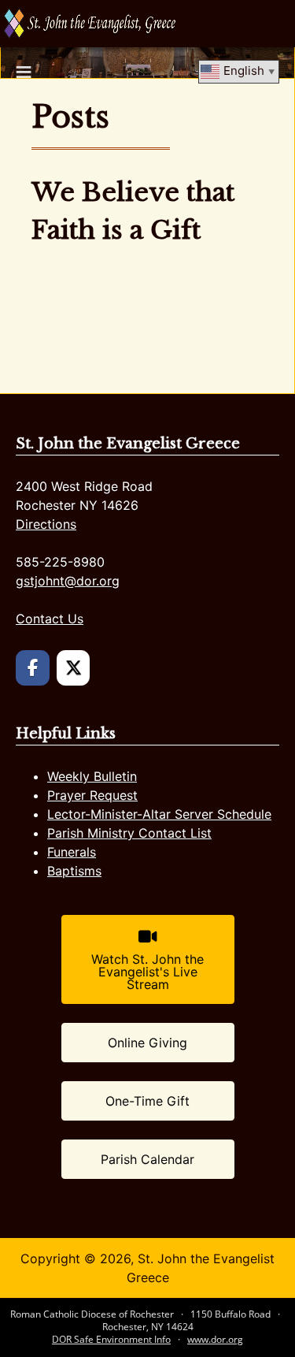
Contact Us (49, 618)
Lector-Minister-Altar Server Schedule (159, 814)
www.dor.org (215, 1339)
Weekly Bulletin (92, 776)
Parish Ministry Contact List (129, 833)
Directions (46, 524)
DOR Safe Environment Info (111, 1339)
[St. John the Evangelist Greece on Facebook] (33, 668)
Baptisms (74, 871)
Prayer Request (92, 795)
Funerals (71, 852)
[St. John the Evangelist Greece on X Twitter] (73, 668)
